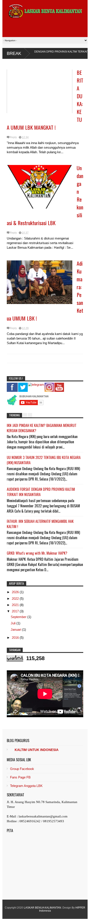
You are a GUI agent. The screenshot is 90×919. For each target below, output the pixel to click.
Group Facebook (22, 769)
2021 (16, 605)
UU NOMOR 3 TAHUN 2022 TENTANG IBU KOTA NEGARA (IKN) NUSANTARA (44, 460)
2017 (16, 611)
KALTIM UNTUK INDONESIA (37, 750)
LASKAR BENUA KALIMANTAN (42, 907)
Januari (16, 629)
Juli (13, 623)
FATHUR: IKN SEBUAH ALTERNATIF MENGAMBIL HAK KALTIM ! (40, 524)
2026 (16, 592)
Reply (13, 137)
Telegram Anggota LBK (26, 786)
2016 (16, 637)
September (19, 617)
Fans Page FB (20, 777)
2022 (16, 598)
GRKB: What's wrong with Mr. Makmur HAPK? (37, 553)
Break (14, 53)
